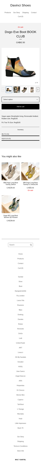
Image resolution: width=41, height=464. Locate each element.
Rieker (20, 324)
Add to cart (20, 106)
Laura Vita (20, 300)
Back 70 (20, 428)
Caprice (20, 399)
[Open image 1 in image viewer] (20, 66)
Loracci (20, 352)
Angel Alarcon (20, 376)
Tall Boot (20, 404)
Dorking (20, 314)
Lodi (20, 338)
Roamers (20, 305)
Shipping (25, 12)
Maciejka (20, 414)
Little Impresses (20, 423)
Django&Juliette (20, 291)
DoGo (20, 333)
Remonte (20, 329)
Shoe (20, 281)
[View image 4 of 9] (32, 89)
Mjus (20, 310)
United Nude (20, 343)
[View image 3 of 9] (24, 89)
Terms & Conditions (20, 446)
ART (20, 348)
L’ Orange (20, 409)
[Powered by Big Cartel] (20, 459)
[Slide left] (3, 89)
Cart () (20, 16)
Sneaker (20, 362)
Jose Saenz (20, 371)
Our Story (16, 12)
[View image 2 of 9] (16, 89)
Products (8, 12)
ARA (20, 381)
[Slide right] (37, 89)
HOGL (20, 366)
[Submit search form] (31, 245)
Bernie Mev (21, 395)
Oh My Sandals (20, 357)
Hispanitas (20, 385)
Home (20, 254)
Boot (20, 286)
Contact (34, 12)
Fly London (20, 296)
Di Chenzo (20, 390)
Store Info (20, 451)
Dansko (20, 319)
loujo (20, 418)
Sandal (20, 277)
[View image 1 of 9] (9, 89)
